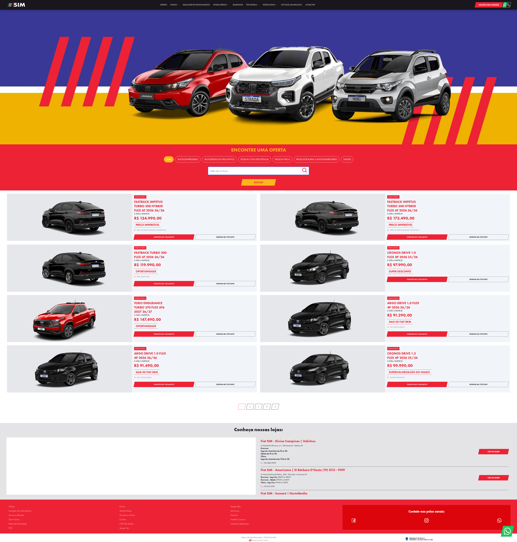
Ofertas (12, 506)
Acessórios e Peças (127, 515)
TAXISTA (347, 159)
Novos (122, 506)
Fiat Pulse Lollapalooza (239, 524)
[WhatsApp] (507, 531)
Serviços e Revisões (16, 515)
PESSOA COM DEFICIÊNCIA (255, 159)
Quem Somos (14, 519)
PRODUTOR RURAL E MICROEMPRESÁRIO (316, 159)
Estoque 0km (235, 506)
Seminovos (234, 511)
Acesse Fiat (124, 528)
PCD (10, 528)
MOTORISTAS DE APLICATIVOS (219, 159)
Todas (168, 159)
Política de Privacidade (18, 524)
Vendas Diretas (125, 511)
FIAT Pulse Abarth (126, 524)
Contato (123, 519)
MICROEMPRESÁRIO (188, 159)
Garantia (234, 515)
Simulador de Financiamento (20, 511)
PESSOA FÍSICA (282, 159)
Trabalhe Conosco (237, 519)
